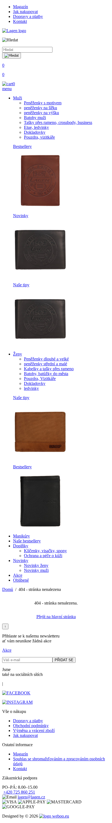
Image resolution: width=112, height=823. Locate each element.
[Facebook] (16, 693)
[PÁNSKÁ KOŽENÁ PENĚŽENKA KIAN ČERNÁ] (40, 526)
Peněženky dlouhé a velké (46, 359)
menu (7, 88)
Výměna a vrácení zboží (34, 730)
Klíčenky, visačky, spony (45, 550)
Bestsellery (22, 146)
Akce (17, 575)
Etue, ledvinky (36, 127)
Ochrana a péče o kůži (43, 555)
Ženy (17, 354)
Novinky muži (36, 570)
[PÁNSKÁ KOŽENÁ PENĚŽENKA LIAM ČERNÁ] (40, 275)
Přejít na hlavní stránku (56, 616)
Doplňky (20, 545)
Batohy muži (35, 117)
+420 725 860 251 (19, 792)
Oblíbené (21, 580)
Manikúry (21, 536)
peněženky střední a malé (45, 364)
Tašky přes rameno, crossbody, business (58, 122)
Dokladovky (34, 132)
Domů (7, 589)
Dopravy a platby (28, 16)
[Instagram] (17, 702)
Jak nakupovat (25, 11)
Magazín (20, 6)
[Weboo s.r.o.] (54, 816)
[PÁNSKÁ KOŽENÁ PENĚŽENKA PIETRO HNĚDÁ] (40, 457)
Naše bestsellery (27, 541)
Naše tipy (21, 285)
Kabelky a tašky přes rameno (49, 368)
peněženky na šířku (40, 107)
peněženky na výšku (41, 112)
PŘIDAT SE (64, 660)
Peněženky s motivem (42, 103)
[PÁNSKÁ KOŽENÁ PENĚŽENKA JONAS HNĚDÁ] (40, 206)
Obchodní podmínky (31, 725)
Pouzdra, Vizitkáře (40, 378)
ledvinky (31, 388)
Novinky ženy (36, 565)
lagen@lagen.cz (31, 797)
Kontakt (20, 21)
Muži (17, 98)
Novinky (20, 215)
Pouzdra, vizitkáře (39, 137)
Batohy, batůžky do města (46, 373)
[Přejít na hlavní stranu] (14, 30)
